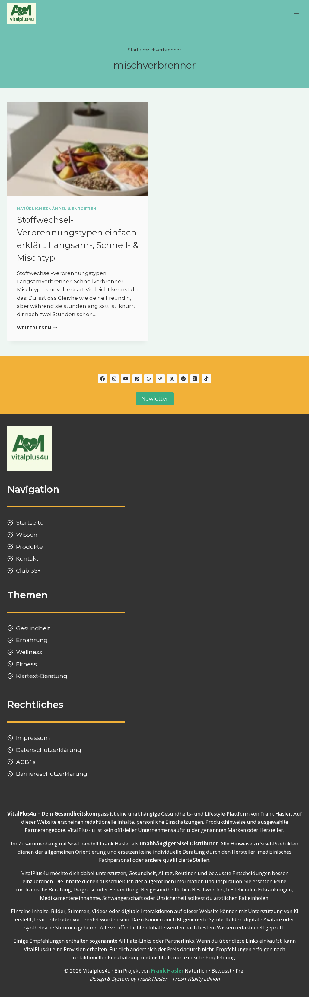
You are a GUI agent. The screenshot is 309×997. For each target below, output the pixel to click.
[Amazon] (172, 378)
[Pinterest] (137, 378)
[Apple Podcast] (195, 378)
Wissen (26, 534)
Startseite (29, 522)
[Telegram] (160, 378)
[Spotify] (183, 378)
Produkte (29, 546)
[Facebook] (102, 378)
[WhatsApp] (149, 378)
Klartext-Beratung (41, 675)
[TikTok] (206, 378)
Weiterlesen (37, 327)
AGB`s (26, 761)
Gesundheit (33, 628)
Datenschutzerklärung (48, 749)
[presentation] (77, 149)
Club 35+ (28, 570)
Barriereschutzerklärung (51, 773)
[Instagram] (114, 378)
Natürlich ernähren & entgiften (57, 208)
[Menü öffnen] (296, 13)
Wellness (29, 652)
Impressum (33, 737)
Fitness (26, 664)
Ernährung (32, 640)
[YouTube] (125, 378)
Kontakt (27, 558)
